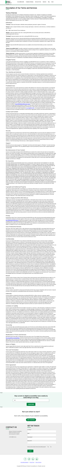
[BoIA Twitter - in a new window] (29, 459)
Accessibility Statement (24, 462)
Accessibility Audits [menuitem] (20, 1)
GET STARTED (31, 419)
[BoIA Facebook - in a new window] (25, 459)
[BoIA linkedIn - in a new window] (32, 459)
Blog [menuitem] (49, 1)
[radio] (48, 446)
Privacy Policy (32, 462)
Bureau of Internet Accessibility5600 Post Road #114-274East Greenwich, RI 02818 (15, 433)
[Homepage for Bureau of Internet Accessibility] (8, 2)
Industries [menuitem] (44, 1)
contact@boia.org (12, 436)
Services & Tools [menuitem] (38, 1)
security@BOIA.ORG (30, 108)
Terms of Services (38, 462)
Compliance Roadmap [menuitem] (29, 1)
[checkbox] (48, 446)
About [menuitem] (52, 1)
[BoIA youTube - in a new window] (36, 459)
